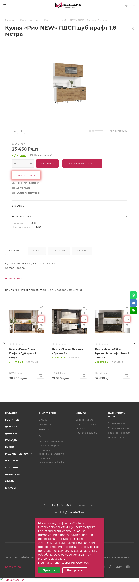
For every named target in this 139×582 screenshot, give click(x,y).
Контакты (44, 429)
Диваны (11, 433)
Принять (49, 570)
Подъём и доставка (86, 432)
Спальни (11, 467)
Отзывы (37, 251)
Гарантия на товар (119, 432)
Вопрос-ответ (116, 437)
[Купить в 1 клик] (41, 319)
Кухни (9, 447)
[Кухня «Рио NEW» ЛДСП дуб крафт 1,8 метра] (69, 83)
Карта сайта (13, 566)
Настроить (75, 570)
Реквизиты (45, 424)
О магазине (47, 413)
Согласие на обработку (52, 440)
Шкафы (10, 487)
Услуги (81, 413)
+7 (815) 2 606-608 (60, 505)
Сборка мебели (85, 419)
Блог (41, 436)
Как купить (59, 251)
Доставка (82, 251)
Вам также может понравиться (25, 290)
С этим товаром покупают (64, 290)
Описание (15, 251)
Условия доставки (118, 428)
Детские (11, 426)
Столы (9, 481)
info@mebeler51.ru (72, 512)
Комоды (11, 440)
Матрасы (11, 460)
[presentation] (4, 342)
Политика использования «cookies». (63, 562)
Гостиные (12, 419)
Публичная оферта (50, 445)
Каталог (11, 413)
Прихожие (13, 474)
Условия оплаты (117, 423)
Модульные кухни (19, 453)
